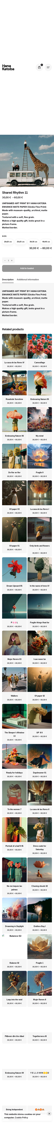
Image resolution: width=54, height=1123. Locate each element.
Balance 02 (14, 963)
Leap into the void (14, 1000)
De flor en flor (14, 472)
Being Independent (14, 1109)
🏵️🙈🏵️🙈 (39, 1109)
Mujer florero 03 (14, 659)
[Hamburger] (48, 67)
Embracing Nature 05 (39, 399)
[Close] (49, 1113)
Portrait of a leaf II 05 (14, 846)
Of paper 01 (14, 546)
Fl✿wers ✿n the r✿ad (14, 1036)
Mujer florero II (39, 1000)
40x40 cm (46, 242)
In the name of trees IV (39, 586)
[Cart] (39, 67)
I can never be (40, 659)
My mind (39, 436)
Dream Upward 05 (14, 586)
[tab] (8, 279)
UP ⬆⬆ (39, 733)
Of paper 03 (14, 509)
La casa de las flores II (39, 809)
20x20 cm (8, 242)
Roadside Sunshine (14, 399)
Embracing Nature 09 (14, 1073)
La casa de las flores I (39, 509)
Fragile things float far (39, 622)
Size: (4, 236)
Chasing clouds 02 (39, 886)
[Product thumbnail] (14, 346)
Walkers (14, 696)
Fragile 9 (39, 472)
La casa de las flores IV (14, 363)
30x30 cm (33, 242)
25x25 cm (21, 242)
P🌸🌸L (14, 622)
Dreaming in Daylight (14, 926)
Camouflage (39, 363)
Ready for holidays (14, 773)
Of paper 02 (40, 696)
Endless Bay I (40, 926)
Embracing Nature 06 (14, 436)
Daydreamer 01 (39, 773)
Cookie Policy (21, 1117)
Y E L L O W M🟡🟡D (39, 1073)
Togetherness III (40, 1036)
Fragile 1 (39, 963)
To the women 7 (14, 809)
